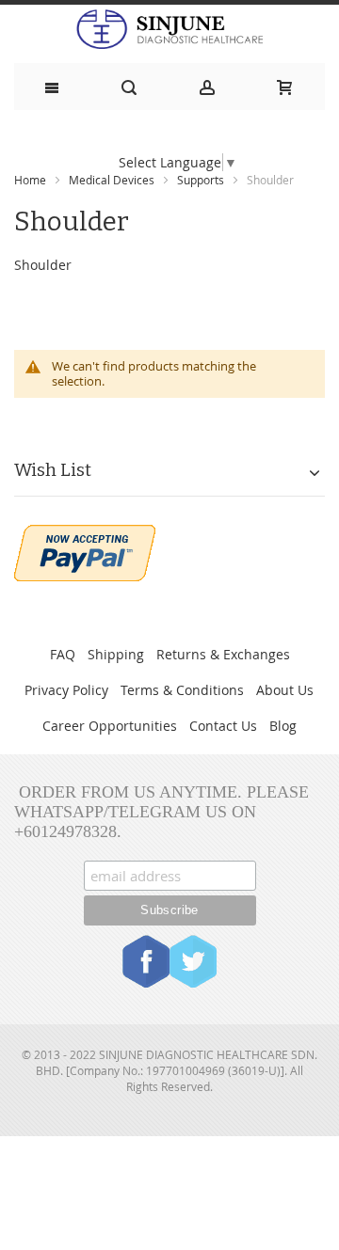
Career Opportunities (109, 726)
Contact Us (223, 726)
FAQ (62, 654)
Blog (283, 726)
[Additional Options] (84, 534)
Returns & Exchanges (223, 654)
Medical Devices (111, 179)
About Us (285, 690)
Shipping (116, 654)
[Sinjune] (169, 29)
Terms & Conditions (182, 690)
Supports (200, 179)
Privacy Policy (66, 690)
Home (30, 179)
